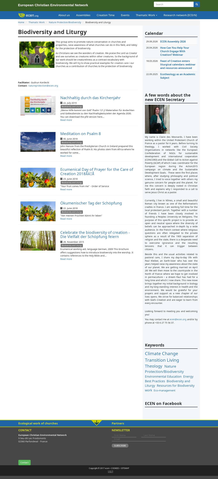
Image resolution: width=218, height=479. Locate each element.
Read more (66, 119)
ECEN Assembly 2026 (173, 41)
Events (125, 15)
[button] (109, 423)
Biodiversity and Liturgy (72, 106)
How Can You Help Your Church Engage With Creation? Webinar (174, 51)
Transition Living (162, 360)
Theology (153, 366)
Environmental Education (163, 376)
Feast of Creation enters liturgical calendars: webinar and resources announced (177, 64)
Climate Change (161, 353)
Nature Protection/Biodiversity (65, 22)
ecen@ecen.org (178, 319)
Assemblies (83, 15)
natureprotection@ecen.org (43, 85)
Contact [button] (24, 462)
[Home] (29, 15)
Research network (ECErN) (180, 15)
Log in (110, 471)
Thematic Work (146, 15)
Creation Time (106, 15)
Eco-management (164, 390)
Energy (188, 376)
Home (21, 22)
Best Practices (155, 381)
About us (64, 15)
